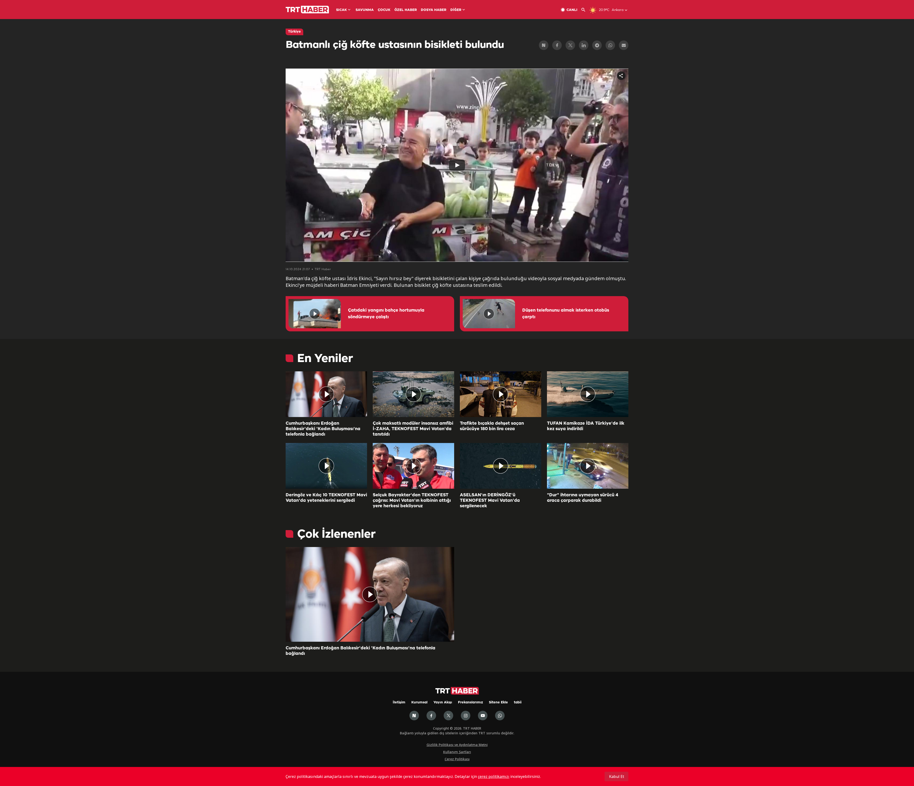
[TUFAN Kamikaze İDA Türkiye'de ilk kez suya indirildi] (587, 394)
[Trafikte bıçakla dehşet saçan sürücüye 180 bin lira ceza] (500, 394)
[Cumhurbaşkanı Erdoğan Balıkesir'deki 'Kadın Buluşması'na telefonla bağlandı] (326, 394)
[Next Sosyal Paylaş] (543, 45)
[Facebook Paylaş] (557, 45)
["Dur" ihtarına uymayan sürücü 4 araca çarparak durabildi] (587, 466)
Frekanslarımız (470, 702)
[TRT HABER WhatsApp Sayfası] (500, 715)
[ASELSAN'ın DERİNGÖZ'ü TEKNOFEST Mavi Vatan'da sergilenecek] (500, 466)
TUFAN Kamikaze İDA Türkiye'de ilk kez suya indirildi (585, 426)
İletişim (399, 702)
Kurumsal (419, 702)
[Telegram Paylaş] (597, 45)
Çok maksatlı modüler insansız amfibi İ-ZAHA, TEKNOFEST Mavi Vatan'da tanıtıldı (413, 429)
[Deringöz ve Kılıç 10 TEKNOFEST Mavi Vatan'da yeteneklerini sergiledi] (326, 466)
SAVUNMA (365, 10)
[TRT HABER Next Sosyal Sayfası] (414, 715)
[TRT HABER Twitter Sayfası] (448, 715)
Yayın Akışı (442, 702)
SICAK (341, 10)
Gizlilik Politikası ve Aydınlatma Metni (457, 744)
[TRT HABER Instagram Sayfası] (465, 715)
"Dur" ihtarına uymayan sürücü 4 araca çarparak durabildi (582, 498)
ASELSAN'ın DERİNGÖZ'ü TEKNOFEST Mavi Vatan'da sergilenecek (490, 500)
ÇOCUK (384, 10)
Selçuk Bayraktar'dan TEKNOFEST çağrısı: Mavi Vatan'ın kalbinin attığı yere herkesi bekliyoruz (412, 500)
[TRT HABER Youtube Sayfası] (482, 715)
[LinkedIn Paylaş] (583, 45)
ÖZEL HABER (405, 10)
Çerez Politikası (457, 759)
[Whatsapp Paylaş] (610, 45)
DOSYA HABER (433, 10)
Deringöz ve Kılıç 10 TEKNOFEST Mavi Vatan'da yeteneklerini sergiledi (326, 498)
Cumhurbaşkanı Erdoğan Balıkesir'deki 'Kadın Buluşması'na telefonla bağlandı (323, 429)
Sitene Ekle (498, 702)
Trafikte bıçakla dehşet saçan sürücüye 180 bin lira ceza (492, 426)
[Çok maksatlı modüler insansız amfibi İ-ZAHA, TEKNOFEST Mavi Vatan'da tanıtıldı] (413, 394)
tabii (518, 702)
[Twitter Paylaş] (570, 45)
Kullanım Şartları (457, 752)
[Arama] (585, 10)
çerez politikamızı (493, 776)
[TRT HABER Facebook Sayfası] (431, 715)
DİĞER (455, 10)
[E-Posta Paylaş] (623, 45)
